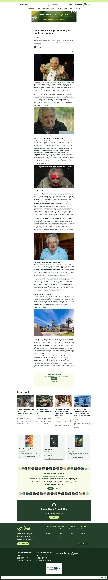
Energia (38, 415)
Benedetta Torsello (58, 425)
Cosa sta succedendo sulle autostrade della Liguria (43, 411)
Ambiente (20, 415)
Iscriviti (54, 517)
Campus (71, 533)
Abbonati (50, 488)
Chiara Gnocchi (39, 423)
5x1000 (82, 531)
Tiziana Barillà (76, 427)
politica (42, 37)
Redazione (19, 423)
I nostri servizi (49, 531)
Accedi (85, 4)
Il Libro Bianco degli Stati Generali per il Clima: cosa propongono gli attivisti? (63, 412)
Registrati (54, 378)
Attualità (36, 37)
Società (76, 419)
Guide (59, 537)
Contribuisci (83, 528)
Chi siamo (48, 528)
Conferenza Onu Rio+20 (40, 266)
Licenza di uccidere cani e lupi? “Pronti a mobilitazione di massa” (25, 411)
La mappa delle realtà (74, 528)
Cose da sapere (61, 528)
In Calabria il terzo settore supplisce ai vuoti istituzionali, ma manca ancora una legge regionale (82, 413)
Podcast (59, 531)
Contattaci (48, 533)
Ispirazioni (60, 533)
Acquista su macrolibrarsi (28, 456)
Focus (59, 535)
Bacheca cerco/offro (73, 531)
